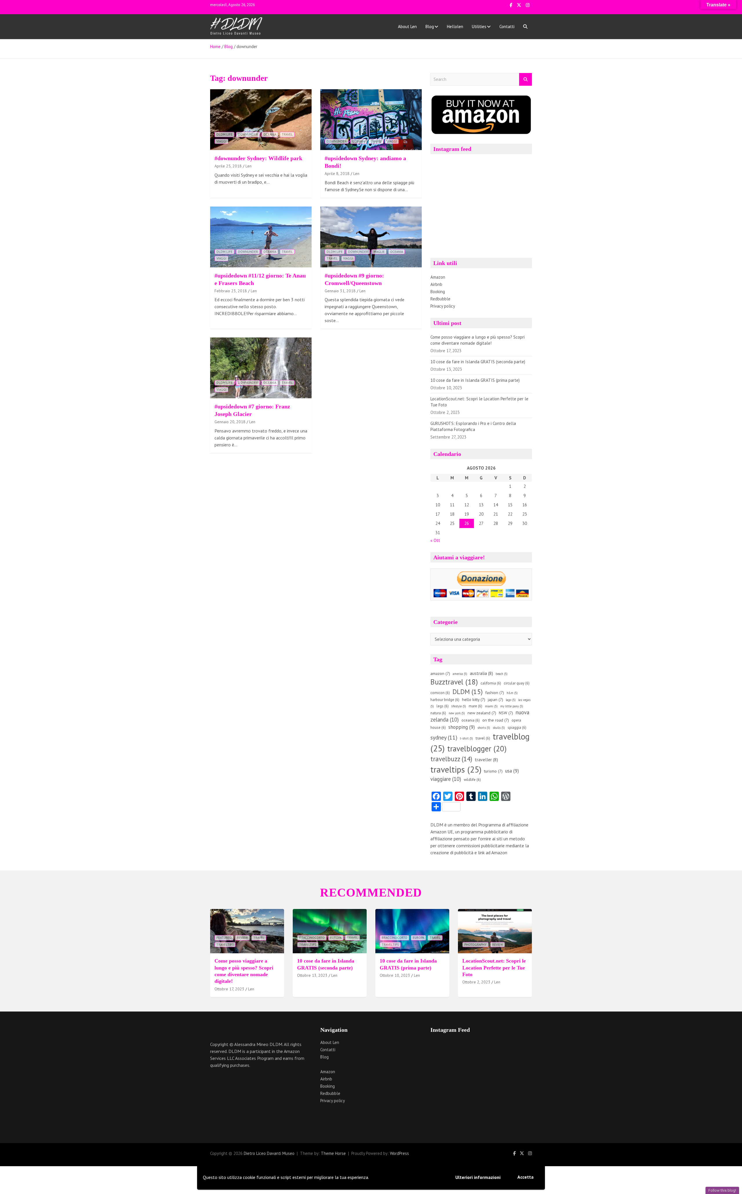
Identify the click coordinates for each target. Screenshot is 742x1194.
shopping (461, 727)
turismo (493, 771)
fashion (494, 692)
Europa (335, 938)
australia (481, 673)
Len (248, 166)
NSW (506, 712)
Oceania (269, 134)
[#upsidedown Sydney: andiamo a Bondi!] (371, 119)
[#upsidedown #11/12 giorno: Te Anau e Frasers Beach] (261, 236)
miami (491, 706)
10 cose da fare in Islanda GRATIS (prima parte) (475, 380)
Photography (475, 945)
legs (443, 706)
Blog (429, 26)
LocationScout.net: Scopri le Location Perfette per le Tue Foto (494, 967)
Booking (437, 291)
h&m (512, 693)
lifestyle (458, 706)
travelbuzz (451, 759)
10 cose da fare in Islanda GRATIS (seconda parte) (477, 361)
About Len (407, 26)
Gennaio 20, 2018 (229, 421)
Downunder (248, 134)
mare (475, 706)
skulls (499, 728)
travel (287, 134)
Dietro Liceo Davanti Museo (269, 1153)
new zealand (482, 712)
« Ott (435, 540)
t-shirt (466, 738)
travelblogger (477, 748)
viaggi (221, 141)
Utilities (479, 26)
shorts (483, 728)
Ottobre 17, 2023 (229, 989)
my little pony (511, 706)
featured (224, 938)
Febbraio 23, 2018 (230, 290)
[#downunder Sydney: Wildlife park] (261, 119)
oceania (470, 720)
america (460, 674)
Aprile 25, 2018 (228, 166)
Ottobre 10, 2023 (395, 975)
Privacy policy (442, 306)
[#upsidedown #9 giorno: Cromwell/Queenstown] (371, 236)
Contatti (506, 26)
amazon (440, 673)
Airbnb (436, 284)
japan (495, 699)
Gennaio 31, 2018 (340, 290)
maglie (379, 252)
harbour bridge (444, 699)
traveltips (455, 769)
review (242, 938)
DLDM (467, 691)
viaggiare (445, 778)
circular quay (517, 683)
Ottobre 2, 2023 (476, 982)
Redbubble (440, 299)
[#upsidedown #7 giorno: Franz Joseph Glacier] (261, 368)
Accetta (525, 1177)
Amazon (437, 277)
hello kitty (473, 699)
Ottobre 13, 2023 (312, 975)
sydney (443, 737)
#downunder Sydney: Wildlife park (258, 158)
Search (525, 79)
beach (502, 674)
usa (512, 771)
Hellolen (455, 26)
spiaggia (517, 727)
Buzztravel (454, 682)
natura (438, 713)
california (491, 683)
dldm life (224, 134)
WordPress (399, 1153)
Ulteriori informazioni (478, 1177)
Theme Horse (333, 1153)
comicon (440, 692)
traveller (486, 759)
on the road (495, 720)
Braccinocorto (312, 938)
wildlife (472, 779)
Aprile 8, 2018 (337, 173)
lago (511, 700)
